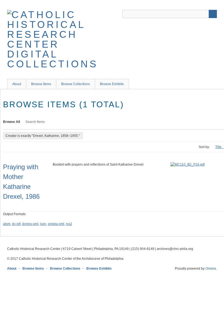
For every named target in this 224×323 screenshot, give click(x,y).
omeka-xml (56, 224)
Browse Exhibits (112, 84)
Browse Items (41, 84)
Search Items (35, 122)
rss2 (69, 224)
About (16, 84)
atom (6, 224)
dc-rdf (16, 224)
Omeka (210, 268)
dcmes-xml (30, 224)
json (43, 224)
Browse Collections (75, 84)
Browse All (11, 122)
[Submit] (213, 14)
